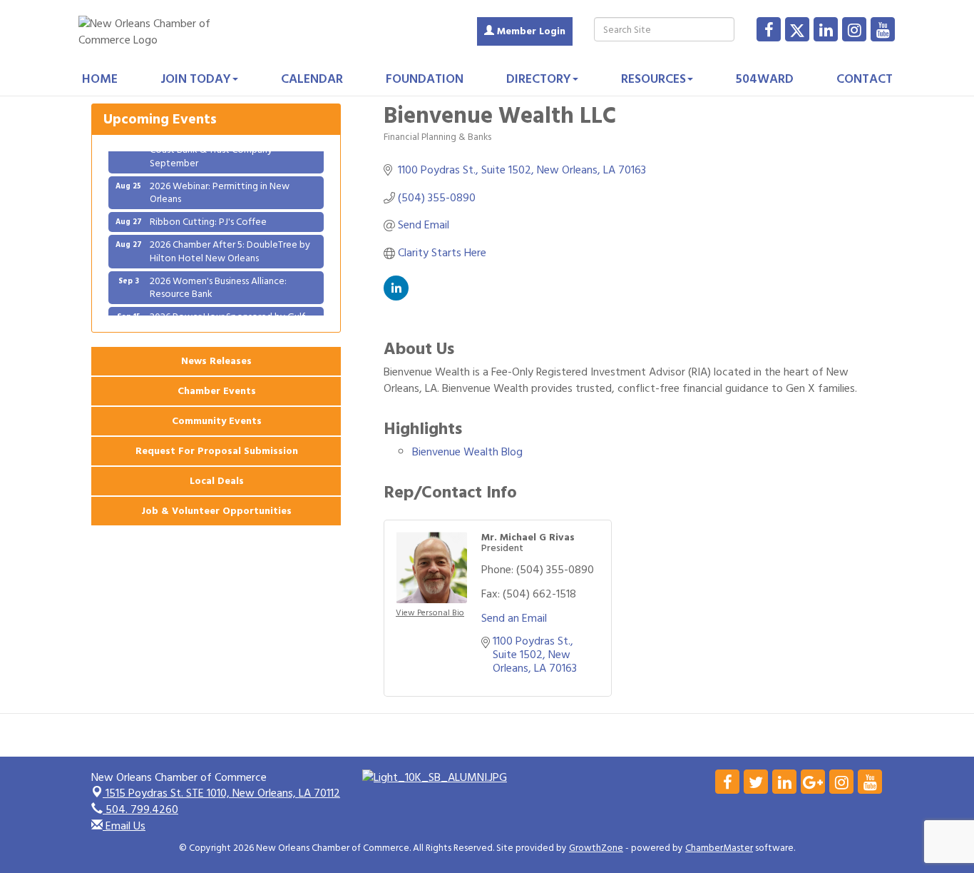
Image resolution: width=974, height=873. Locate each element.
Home (100, 79)
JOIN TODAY (195, 79)
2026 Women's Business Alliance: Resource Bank (218, 281)
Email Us (124, 826)
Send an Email (514, 618)
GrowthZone (596, 848)
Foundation (424, 79)
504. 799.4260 (140, 809)
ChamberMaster (719, 848)
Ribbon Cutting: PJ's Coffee (208, 216)
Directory (538, 79)
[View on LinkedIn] (396, 297)
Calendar (312, 79)
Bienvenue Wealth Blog (467, 452)
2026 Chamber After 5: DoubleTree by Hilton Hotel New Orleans (230, 245)
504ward (765, 79)
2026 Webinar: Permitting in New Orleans (219, 186)
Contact (864, 79)
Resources (653, 79)
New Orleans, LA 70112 (223, 793)
